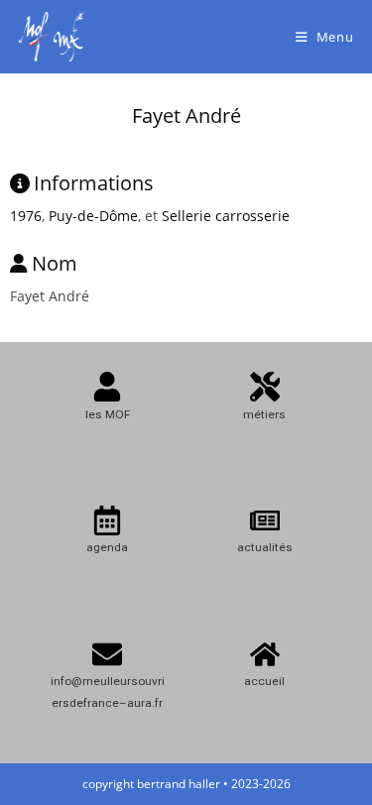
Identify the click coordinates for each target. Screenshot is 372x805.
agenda (107, 547)
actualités (265, 547)
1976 (26, 215)
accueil (264, 681)
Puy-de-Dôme (93, 215)
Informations (94, 183)
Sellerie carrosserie (226, 215)
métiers (264, 414)
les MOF (107, 414)
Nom (54, 263)
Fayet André (186, 115)
